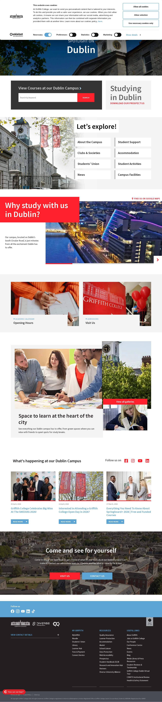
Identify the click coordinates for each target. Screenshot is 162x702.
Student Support (129, 142)
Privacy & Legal (16, 695)
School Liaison (105, 648)
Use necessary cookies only (141, 23)
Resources (105, 630)
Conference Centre (134, 645)
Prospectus (104, 658)
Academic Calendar (24, 319)
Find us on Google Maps (147, 198)
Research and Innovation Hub (111, 665)
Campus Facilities (129, 175)
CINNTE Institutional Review (138, 677)
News (81, 175)
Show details (132, 35)
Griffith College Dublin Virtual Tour (138, 672)
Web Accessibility (106, 655)
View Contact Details (21, 634)
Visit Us (65, 576)
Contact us (97, 576)
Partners (102, 668)
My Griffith (77, 630)
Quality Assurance (106, 635)
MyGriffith (76, 635)
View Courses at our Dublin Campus (48, 88)
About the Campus (90, 142)
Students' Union (88, 164)
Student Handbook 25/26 (109, 662)
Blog (128, 655)
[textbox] (47, 97)
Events (129, 652)
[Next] (158, 260)
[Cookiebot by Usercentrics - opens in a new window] (16, 35)
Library (75, 645)
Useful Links (133, 630)
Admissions (92, 319)
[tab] (59, 263)
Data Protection (105, 652)
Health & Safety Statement (137, 680)
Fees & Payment (78, 652)
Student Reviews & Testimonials (134, 666)
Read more (18, 521)
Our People (131, 642)
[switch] (72, 35)
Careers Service (78, 655)
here (100, 21)
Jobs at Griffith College (136, 638)
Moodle (75, 638)
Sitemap (37, 695)
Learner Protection (107, 638)
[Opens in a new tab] (12, 611)
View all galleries (125, 401)
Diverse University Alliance (109, 672)
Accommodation (128, 153)
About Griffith (132, 635)
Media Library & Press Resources (135, 660)
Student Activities (129, 164)
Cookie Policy (27, 695)
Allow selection (141, 15)
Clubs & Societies (89, 153)
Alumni (102, 645)
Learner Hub (77, 648)
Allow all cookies (140, 7)
